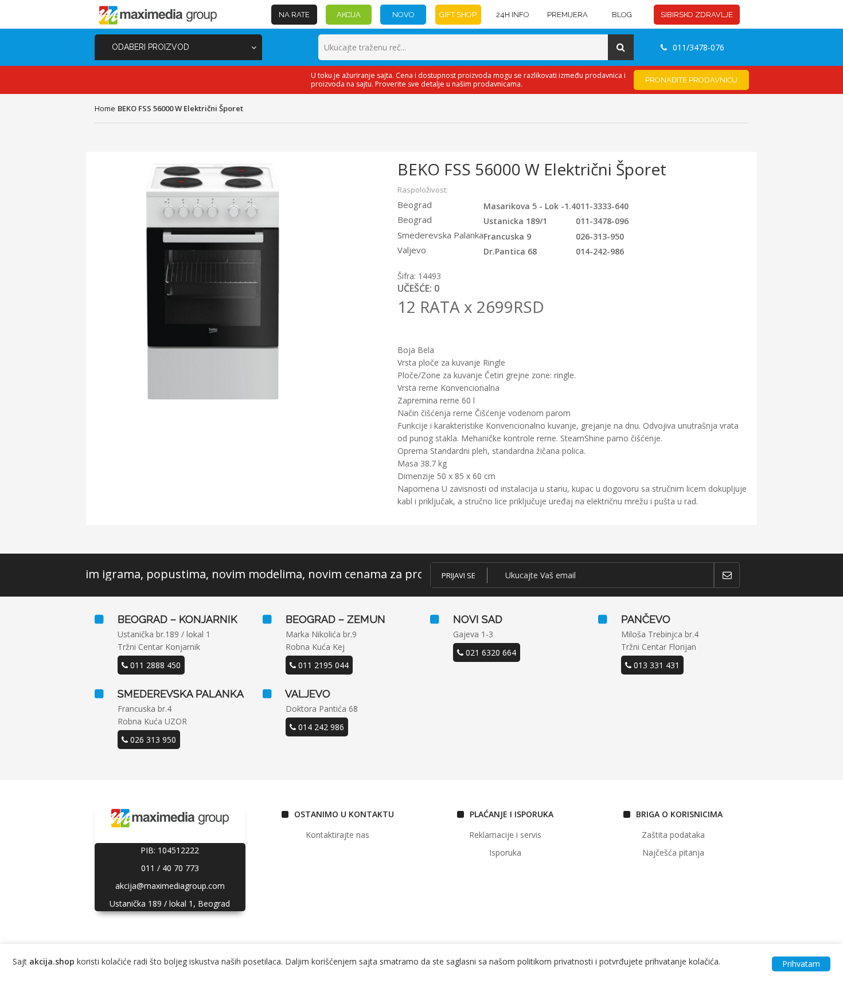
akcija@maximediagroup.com (170, 885)
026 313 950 (152, 739)
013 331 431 (655, 665)
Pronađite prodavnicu (691, 80)
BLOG (622, 14)
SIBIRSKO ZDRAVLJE (697, 14)
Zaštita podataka (673, 834)
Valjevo (411, 250)
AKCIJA (349, 14)
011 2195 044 (322, 665)
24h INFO (512, 14)
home (105, 108)
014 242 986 (320, 727)
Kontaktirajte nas (337, 834)
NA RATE (294, 14)
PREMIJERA (567, 14)
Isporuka (505, 852)
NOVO (403, 14)
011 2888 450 (154, 665)
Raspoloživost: (422, 190)
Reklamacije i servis (505, 834)
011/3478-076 (698, 47)
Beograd (414, 204)
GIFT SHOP (458, 14)
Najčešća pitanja (673, 852)
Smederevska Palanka (440, 235)
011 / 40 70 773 (170, 868)
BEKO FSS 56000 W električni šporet (180, 108)
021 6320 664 (489, 652)
